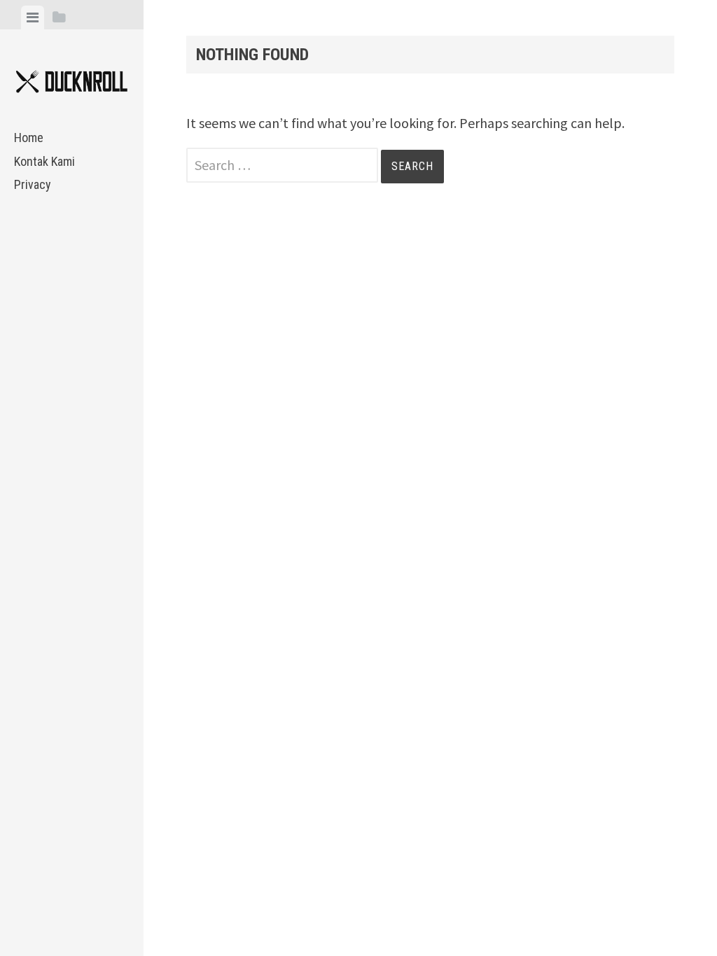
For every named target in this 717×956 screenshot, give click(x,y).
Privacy (32, 184)
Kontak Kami (44, 161)
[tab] (32, 17)
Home (28, 137)
